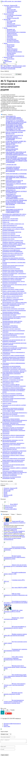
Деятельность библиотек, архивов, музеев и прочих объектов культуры (14, 448)
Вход (4, 62)
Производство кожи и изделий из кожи (12, 240)
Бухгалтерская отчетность (14, 25)
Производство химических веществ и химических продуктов (12, 255)
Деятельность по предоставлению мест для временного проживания (13, 340)
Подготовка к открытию (13, 6)
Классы (11, 114)
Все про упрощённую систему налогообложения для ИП (14, 531)
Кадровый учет (11, 29)
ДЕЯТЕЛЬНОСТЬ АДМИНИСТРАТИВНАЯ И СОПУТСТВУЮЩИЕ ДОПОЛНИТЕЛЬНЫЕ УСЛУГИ (14, 196)
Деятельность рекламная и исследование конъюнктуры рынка (13, 396)
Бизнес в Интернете (12, 49)
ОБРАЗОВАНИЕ (10, 207)
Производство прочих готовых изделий (13, 289)
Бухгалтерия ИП (11, 21)
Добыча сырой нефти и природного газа (13, 223)
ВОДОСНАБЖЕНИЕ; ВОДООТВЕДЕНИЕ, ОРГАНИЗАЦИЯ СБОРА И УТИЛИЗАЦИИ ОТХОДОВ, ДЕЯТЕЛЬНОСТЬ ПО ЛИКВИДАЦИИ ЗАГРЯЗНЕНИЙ (16, 159)
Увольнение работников (13, 42)
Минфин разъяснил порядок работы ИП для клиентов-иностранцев (15, 634)
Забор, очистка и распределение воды (12, 296)
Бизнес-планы (10, 46)
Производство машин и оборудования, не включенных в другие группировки (13, 279)
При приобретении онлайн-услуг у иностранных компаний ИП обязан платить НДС (15, 676)
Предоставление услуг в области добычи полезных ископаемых (13, 229)
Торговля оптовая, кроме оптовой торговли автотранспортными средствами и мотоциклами (14, 318)
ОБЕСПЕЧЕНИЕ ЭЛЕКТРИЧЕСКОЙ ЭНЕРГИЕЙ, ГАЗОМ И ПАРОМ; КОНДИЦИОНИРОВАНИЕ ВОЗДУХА (16, 153)
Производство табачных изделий (11, 235)
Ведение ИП (7, 19)
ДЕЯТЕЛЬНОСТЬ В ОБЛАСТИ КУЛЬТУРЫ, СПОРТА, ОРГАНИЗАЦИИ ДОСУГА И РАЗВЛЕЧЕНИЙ (14, 137)
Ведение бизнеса (11, 53)
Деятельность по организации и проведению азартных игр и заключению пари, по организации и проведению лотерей (14, 452)
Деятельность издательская (9, 346)
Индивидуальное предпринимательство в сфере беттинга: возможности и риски (14, 557)
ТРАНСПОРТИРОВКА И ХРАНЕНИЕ (16, 173)
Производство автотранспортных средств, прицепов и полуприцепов (13, 282)
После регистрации (12, 11)
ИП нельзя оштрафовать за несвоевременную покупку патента (15, 627)
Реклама (6, 725)
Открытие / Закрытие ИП (10, 5)
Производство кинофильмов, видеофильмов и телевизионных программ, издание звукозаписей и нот (14, 349)
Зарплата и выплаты (12, 35)
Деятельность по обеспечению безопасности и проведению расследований (14, 413)
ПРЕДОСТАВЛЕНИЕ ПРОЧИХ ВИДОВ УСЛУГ (14, 133)
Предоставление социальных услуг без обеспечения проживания (12, 440)
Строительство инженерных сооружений (13, 308)
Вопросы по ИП (8, 57)
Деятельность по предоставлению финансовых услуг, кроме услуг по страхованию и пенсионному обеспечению (13, 368)
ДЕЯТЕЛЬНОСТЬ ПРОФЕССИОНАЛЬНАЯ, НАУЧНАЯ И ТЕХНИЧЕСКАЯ (16, 191)
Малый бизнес (11, 44)
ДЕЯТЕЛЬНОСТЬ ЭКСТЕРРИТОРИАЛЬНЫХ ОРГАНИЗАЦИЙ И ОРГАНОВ (14, 118)
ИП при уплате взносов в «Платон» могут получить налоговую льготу (14, 685)
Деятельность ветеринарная (9, 401)
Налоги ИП (10, 16)
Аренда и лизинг (6, 403)
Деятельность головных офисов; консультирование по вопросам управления (14, 385)
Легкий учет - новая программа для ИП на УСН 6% (13, 610)
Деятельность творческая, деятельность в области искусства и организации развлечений (13, 445)
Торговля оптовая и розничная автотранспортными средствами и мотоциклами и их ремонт (11, 313)
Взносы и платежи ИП (13, 18)
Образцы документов (10, 505)
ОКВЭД (9, 8)
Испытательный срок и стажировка (16, 32)
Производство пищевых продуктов (11, 232)
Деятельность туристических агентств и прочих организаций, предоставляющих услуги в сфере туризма (13, 409)
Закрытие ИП (10, 12)
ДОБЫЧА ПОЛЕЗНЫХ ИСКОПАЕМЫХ (12, 146)
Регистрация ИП (11, 9)
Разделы (4, 114)
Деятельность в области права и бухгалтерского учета (10, 382)
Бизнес (5, 43)
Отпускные (10, 37)
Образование (5, 433)
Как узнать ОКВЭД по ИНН (19, 587)
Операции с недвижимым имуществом (12, 379)
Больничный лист (11, 39)
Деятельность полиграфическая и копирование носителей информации (12, 250)
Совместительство (12, 33)
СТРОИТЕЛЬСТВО (11, 164)
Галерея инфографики (11, 509)
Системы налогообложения (14, 15)
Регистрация (8, 61)
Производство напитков (8, 233)
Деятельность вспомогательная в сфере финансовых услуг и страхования (12, 377)
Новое (13, 514)
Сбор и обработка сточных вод (10, 297)
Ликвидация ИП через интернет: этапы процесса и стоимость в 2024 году (14, 523)
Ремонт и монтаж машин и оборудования (13, 291)
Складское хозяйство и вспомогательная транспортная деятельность (13, 334)
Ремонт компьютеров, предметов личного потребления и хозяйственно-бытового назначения (13, 461)
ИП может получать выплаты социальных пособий (13, 693)
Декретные (10, 36)
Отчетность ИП (11, 23)
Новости (6, 60)
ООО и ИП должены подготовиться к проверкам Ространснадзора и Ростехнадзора (13, 658)
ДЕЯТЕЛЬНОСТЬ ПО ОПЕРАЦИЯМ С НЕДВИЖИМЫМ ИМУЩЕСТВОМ (16, 187)
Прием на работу (11, 30)
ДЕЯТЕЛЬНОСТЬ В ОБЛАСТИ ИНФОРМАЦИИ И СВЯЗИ (14, 181)
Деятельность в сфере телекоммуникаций (13, 355)
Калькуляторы (9, 507)
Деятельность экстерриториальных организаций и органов (11, 477)
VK (3, 710)
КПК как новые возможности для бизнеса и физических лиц (15, 594)
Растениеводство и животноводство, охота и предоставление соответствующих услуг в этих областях (14, 215)
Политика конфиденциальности (12, 723)
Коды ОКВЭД (14, 504)
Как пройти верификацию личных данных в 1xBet (15, 573)
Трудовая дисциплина (13, 40)
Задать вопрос (10, 58)
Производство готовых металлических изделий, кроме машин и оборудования (12, 271)
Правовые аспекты (12, 26)
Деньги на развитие (12, 50)
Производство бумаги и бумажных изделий (14, 248)
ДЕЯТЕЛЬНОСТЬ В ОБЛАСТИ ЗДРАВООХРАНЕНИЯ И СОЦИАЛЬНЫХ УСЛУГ (14, 211)
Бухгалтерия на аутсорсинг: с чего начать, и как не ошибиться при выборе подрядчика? (15, 603)
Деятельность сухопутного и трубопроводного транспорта (10, 326)
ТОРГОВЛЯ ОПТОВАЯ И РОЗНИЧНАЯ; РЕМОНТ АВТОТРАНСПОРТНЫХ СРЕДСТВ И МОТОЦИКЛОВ (16, 169)
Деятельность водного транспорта (11, 328)
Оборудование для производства (15, 56)
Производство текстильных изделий (12, 237)
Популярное (6, 514)
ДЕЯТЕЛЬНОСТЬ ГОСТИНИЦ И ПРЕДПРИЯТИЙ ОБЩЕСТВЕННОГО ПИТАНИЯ (16, 177)
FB (7, 710)
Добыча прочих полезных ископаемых (12, 227)
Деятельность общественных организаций (13, 458)
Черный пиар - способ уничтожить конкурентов (14, 618)
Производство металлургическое (11, 268)
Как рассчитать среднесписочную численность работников (13, 529)
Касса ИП (9, 22)
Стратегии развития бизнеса (14, 51)
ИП (1, 65)
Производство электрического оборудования (14, 276)
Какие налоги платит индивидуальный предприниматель (14, 538)
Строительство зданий (8, 307)
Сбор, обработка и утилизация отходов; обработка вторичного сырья (12, 300)
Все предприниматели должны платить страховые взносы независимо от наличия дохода (14, 701)
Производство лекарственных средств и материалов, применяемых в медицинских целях (13, 259)
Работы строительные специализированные (14, 310)
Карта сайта (7, 726)
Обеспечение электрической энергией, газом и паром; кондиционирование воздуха (14, 293)
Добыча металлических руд (9, 225)
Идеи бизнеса (10, 54)
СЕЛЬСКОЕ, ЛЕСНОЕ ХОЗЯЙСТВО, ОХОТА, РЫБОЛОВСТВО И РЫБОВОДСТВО (16, 143)
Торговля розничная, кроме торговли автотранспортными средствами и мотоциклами (12, 322)
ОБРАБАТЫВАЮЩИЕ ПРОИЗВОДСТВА (12, 149)
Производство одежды (8, 239)
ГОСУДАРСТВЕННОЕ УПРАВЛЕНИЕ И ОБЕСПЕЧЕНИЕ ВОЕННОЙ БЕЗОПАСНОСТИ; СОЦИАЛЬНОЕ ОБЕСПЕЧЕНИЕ (16, 202)
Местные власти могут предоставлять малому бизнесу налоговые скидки (15, 667)
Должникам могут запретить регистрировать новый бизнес (15, 650)
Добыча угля (5, 222)
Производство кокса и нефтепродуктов (12, 253)
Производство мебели (8, 287)
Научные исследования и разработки (12, 393)
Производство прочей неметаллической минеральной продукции (13, 266)
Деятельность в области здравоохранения (13, 435)
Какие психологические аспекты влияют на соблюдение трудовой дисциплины (15, 548)
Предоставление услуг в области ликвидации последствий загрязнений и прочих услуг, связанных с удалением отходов (14, 304)
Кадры (5, 28)
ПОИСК (19, 74)
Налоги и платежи (9, 13)
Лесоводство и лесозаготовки (10, 218)
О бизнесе (9, 47)
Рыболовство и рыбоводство (10, 220)
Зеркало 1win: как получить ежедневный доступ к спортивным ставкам (15, 565)
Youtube (12, 710)
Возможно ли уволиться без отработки (14, 535)
